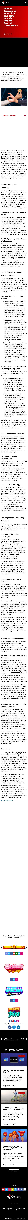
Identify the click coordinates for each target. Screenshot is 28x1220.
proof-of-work (15, 672)
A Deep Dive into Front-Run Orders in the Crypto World (13, 1108)
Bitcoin (7, 709)
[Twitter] (9, 953)
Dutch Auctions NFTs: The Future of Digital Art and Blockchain (12, 1148)
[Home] (16, 953)
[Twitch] (18, 1189)
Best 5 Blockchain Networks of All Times (13, 1071)
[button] (25, 2)
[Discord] (6, 953)
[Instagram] (21, 953)
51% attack (18, 320)
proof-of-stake (10, 606)
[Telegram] (19, 953)
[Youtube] (14, 953)
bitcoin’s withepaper (17, 666)
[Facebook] (11, 953)
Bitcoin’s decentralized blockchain (13, 758)
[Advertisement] (14, 52)
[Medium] (12, 1189)
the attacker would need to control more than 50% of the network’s (13, 692)
